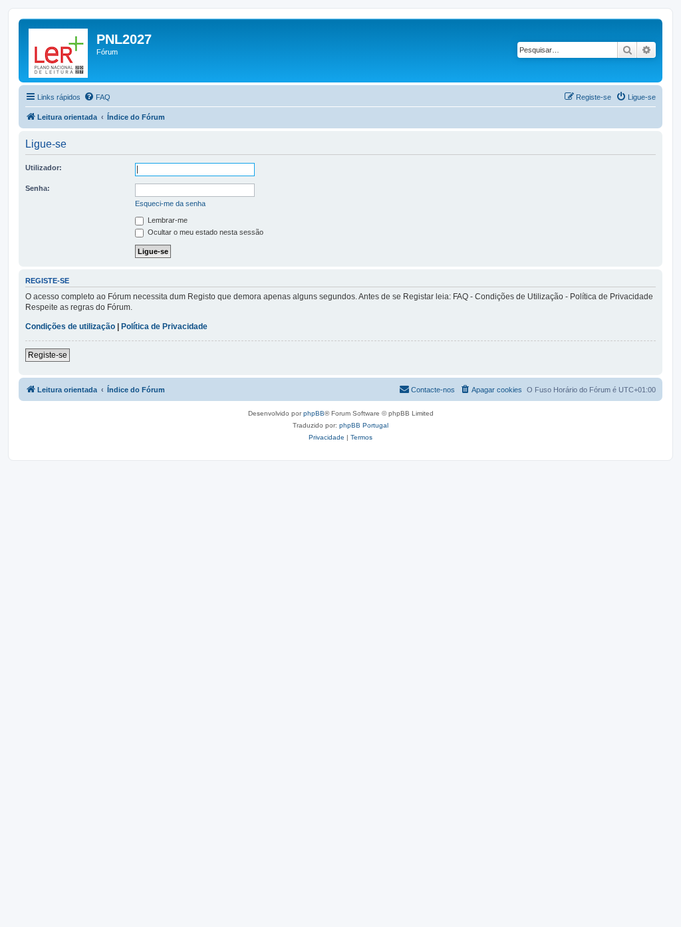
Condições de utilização (70, 326)
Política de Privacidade (164, 326)
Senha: (37, 188)
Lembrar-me (167, 220)
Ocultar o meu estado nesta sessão (204, 232)
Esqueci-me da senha (170, 203)
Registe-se (47, 355)
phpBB (314, 413)
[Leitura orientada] (59, 50)
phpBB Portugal (363, 425)
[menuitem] (97, 97)
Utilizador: (43, 168)
